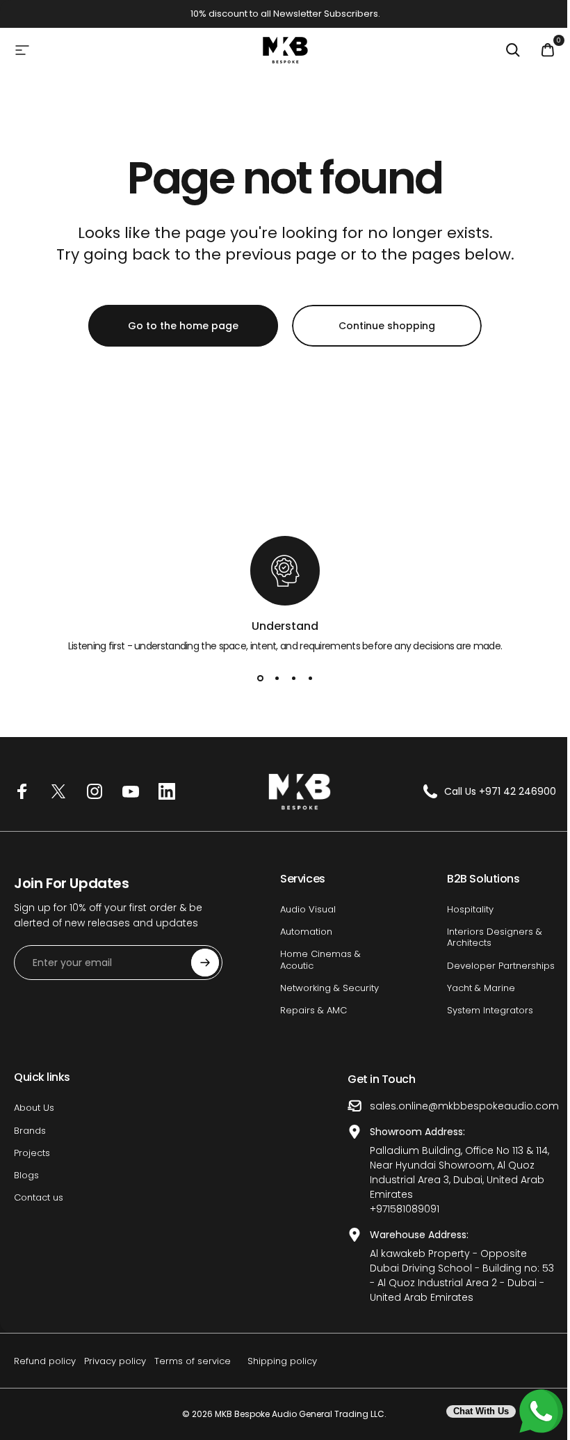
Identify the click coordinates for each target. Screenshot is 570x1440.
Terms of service (192, 1361)
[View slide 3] (293, 678)
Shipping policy (282, 1361)
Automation (306, 931)
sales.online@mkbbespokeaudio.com (464, 1106)
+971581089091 (404, 1209)
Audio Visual (308, 909)
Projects (32, 1153)
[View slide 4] (310, 678)
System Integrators (490, 1010)
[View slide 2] (276, 678)
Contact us (38, 1197)
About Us (34, 1108)
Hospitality (470, 909)
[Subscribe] (205, 962)
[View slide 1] (260, 678)
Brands (30, 1131)
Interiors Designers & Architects (494, 937)
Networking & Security (329, 988)
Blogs (26, 1175)
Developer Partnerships (501, 966)
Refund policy (45, 1361)
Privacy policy (115, 1361)
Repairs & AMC (313, 1010)
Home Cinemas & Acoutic (320, 960)
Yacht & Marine (481, 988)
